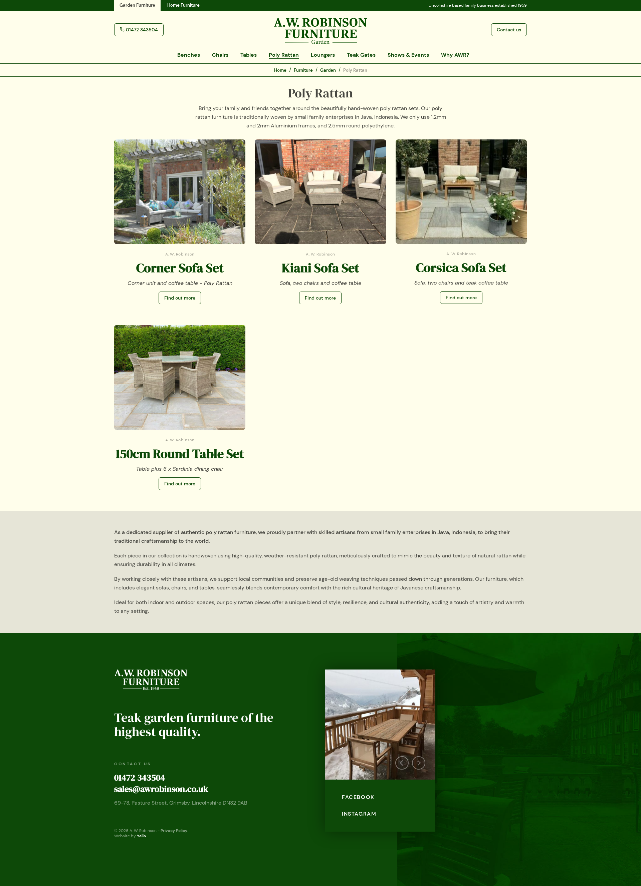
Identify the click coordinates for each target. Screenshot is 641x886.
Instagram (359, 813)
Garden (137, 5)
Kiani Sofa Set (320, 268)
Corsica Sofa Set (461, 267)
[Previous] (212, 227)
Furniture (303, 70)
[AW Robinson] (320, 29)
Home (183, 5)
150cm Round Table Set (180, 453)
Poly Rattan (355, 70)
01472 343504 (139, 778)
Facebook (358, 797)
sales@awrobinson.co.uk (161, 789)
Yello (141, 836)
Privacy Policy (174, 830)
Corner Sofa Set (180, 268)
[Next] (228, 227)
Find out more (179, 298)
